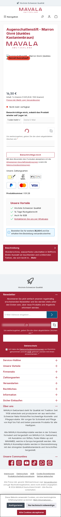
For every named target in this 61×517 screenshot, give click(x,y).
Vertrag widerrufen (45, 476)
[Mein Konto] (49, 16)
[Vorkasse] (11, 176)
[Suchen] (42, 16)
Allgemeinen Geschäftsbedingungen (22, 162)
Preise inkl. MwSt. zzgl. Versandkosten (23, 100)
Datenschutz (22, 474)
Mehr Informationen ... (43, 500)
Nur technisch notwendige (41, 505)
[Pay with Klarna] (23, 176)
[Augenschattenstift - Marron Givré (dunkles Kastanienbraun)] (30, 72)
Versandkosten (50, 482)
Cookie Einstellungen (46, 474)
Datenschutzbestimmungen (18, 165)
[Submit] (51, 314)
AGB (29, 352)
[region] (30, 72)
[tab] (30, 253)
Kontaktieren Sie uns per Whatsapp (31, 219)
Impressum (9, 474)
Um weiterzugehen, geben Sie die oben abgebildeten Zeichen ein (29, 137)
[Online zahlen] (36, 176)
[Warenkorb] (56, 16)
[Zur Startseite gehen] (30, 10)
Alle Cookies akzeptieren (31, 512)
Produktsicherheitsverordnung (21, 476)
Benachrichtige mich (30, 155)
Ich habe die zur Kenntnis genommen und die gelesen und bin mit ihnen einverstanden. (31, 351)
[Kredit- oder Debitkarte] (28, 185)
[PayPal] (11, 185)
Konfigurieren (16, 505)
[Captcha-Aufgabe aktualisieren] (51, 131)
